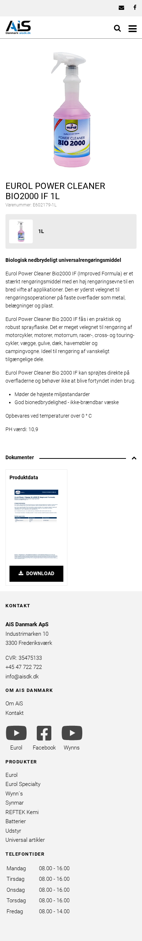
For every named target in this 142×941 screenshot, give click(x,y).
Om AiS (14, 703)
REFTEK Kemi (22, 812)
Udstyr (13, 831)
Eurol (11, 775)
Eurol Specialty (22, 784)
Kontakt (14, 713)
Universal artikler (25, 840)
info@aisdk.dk (22, 676)
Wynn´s (14, 793)
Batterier (15, 821)
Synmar (14, 802)
